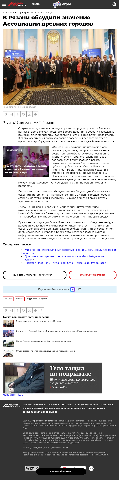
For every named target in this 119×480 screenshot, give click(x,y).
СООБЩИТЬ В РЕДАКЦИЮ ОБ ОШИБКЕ (40, 412)
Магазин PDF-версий (33, 408)
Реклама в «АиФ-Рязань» (61, 405)
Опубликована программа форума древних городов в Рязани (46, 351)
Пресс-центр (107, 405)
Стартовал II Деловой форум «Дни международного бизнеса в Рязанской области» (56, 331)
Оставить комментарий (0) (93, 275)
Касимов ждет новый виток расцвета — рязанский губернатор (65, 262)
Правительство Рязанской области (20, 107)
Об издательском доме (86, 405)
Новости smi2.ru (13, 394)
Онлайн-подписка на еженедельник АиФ (65, 408)
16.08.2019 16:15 (9, 12)
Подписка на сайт (97, 408)
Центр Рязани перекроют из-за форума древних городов (43, 341)
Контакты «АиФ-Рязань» (34, 405)
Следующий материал (61, 472)
